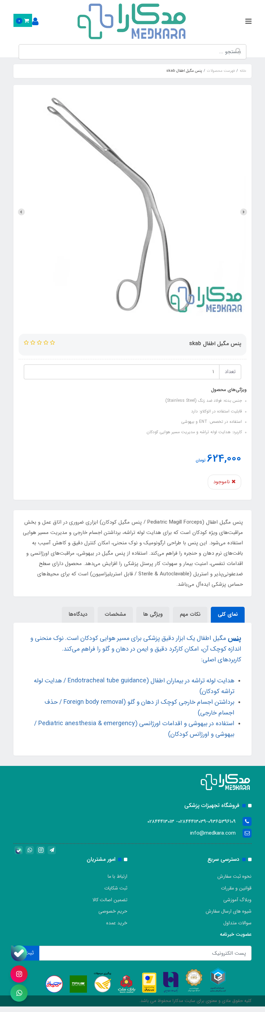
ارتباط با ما (117, 876)
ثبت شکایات (115, 888)
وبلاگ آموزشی (237, 900)
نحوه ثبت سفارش (234, 876)
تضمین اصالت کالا (109, 900)
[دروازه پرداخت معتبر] (149, 982)
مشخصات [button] (115, 614)
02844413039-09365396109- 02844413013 (191, 821)
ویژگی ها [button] (153, 614)
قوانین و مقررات (236, 888)
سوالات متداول (237, 923)
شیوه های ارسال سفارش (229, 911)
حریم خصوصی (112, 911)
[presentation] (243, 211)
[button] (22, 20)
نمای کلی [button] (228, 614)
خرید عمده (116, 923)
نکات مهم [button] (190, 614)
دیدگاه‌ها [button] (78, 614)
